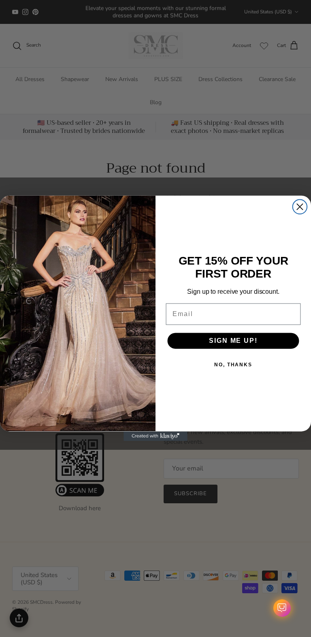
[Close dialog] (300, 207)
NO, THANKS (233, 365)
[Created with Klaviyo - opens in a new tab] (155, 436)
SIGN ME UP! (233, 340)
